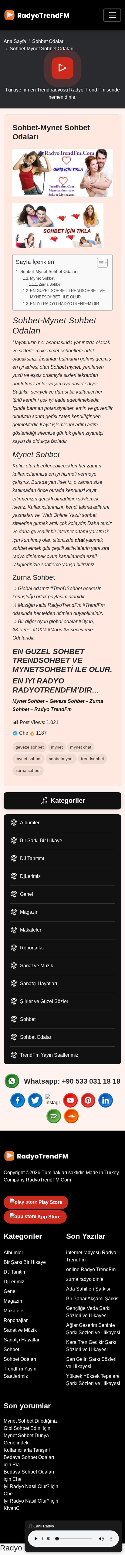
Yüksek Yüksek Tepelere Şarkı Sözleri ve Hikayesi (93, 1380)
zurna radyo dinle (84, 1279)
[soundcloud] (71, 1116)
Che (17, 1479)
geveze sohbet (29, 747)
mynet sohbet (28, 758)
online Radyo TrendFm (91, 1269)
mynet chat (80, 747)
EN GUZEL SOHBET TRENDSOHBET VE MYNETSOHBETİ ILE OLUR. (67, 293)
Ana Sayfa (15, 41)
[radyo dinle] (38, 15)
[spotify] (54, 1116)
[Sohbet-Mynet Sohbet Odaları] (62, 172)
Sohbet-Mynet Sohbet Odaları (49, 271)
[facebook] (18, 1100)
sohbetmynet (61, 758)
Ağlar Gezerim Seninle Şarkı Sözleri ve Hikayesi (93, 1329)
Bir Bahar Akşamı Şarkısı (93, 1298)
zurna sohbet (28, 770)
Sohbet (27, 1019)
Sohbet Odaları (36, 1037)
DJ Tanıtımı (32, 858)
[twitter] (36, 1100)
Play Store (49, 1202)
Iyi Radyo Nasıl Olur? (26, 1486)
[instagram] (54, 1100)
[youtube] (71, 1100)
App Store (48, 1216)
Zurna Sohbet (50, 284)
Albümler (29, 822)
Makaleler (30, 929)
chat (80, 540)
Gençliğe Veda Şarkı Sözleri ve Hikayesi (88, 1312)
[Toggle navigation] (112, 15)
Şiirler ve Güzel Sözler (44, 1001)
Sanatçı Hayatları (38, 983)
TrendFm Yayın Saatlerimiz (49, 1055)
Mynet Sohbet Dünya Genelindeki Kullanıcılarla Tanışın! (27, 1443)
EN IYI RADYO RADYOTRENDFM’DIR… (66, 303)
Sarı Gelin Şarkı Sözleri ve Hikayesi (91, 1363)
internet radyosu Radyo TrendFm (91, 1256)
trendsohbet (92, 758)
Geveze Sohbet (66, 701)
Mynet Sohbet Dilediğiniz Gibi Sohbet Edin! (31, 1424)
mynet (57, 747)
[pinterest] (89, 1100)
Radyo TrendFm (53, 709)
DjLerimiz (30, 876)
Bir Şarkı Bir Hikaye (41, 840)
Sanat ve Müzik (36, 965)
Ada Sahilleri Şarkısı (88, 1288)
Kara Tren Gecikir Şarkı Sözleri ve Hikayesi (91, 1346)
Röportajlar (32, 947)
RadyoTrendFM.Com (48, 1179)
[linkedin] (106, 1100)
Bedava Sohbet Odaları (29, 1457)
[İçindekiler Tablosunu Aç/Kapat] (99, 263)
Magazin (29, 912)
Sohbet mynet (65, 367)
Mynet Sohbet (42, 278)
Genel (26, 894)
